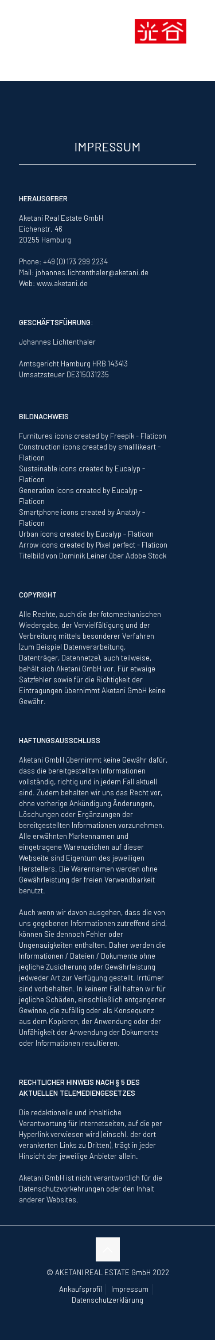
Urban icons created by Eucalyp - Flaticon (86, 533)
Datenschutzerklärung (107, 1299)
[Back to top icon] (108, 1249)
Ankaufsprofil (80, 1289)
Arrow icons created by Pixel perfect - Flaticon (93, 544)
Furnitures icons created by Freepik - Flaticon (92, 435)
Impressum (129, 1289)
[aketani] (107, 40)
